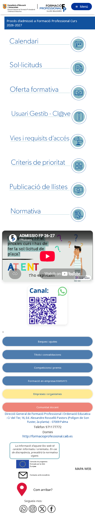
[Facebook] (33, 509)
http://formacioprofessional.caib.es (48, 436)
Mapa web (83, 469)
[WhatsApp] (23, 509)
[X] (42, 509)
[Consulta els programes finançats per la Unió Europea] (34, 468)
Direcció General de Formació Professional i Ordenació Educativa (47, 414)
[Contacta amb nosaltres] (34, 479)
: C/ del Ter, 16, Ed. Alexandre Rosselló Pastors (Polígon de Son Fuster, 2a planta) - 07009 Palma (47, 420)
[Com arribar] (34, 497)
